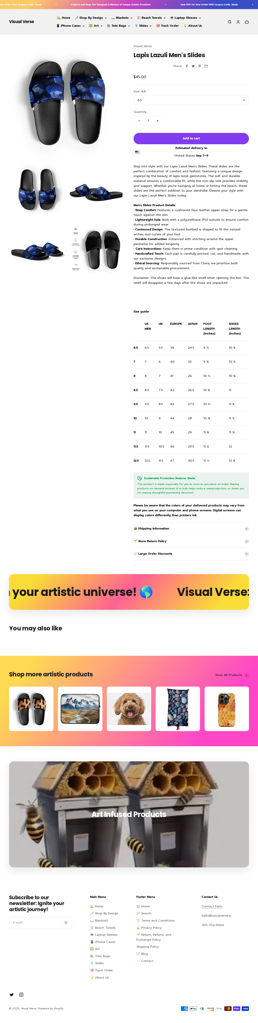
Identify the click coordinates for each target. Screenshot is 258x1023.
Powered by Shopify (50, 1009)
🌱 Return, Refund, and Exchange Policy (153, 937)
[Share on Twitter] (193, 66)
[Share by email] (206, 66)
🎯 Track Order (167, 25)
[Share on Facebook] (187, 66)
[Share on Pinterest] (199, 66)
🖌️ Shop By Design (89, 18)
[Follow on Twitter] (11, 994)
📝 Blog (142, 954)
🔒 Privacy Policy (148, 928)
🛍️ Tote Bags (116, 25)
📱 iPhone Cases (68, 25)
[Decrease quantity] (139, 120)
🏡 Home (63, 18)
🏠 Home (143, 906)
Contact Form (212, 906)
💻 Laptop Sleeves (183, 18)
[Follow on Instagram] (21, 994)
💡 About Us (192, 25)
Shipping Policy (147, 946)
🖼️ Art (94, 25)
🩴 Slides (141, 25)
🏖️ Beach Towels (149, 18)
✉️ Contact (145, 961)
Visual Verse (143, 46)
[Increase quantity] (157, 120)
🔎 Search (143, 913)
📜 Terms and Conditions (155, 920)
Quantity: (140, 112)
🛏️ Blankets (120, 18)
